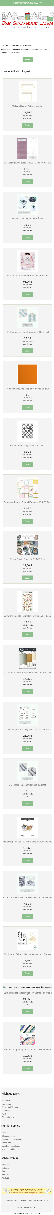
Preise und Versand (10, 1107)
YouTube (5, 1178)
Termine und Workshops (12, 1139)
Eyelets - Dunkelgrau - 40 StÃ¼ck (27, 218)
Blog (3, 1171)
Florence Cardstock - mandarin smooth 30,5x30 (28, 389)
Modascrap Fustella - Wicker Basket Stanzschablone (27, 841)
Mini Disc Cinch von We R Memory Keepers (27, 275)
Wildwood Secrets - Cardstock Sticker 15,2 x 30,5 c (27, 616)
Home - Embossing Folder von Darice (27, 445)
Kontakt (5, 1133)
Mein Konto (6, 1142)
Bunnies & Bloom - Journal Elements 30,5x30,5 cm (27, 502)
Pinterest (5, 1174)
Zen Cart (45, 1200)
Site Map (19, 1207)
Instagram (6, 1168)
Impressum (6, 1104)
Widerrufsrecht (8, 1117)
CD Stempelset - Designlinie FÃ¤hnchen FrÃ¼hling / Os (28, 994)
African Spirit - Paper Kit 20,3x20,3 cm (27, 559)
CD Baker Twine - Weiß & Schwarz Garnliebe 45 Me (27, 897)
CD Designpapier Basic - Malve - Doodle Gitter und (27, 162)
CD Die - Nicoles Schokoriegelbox (28, 106)
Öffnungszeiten (8, 1136)
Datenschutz (7, 1110)
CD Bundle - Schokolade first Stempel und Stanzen (27, 954)
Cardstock (15, 46)
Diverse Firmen (27, 46)
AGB (4, 1114)
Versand (29, 118)
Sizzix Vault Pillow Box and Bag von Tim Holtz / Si (27, 672)
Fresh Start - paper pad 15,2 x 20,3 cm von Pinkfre (27, 1049)
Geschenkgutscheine (11, 1146)
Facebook (6, 1164)
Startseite (4, 46)
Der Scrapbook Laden (25, 1200)
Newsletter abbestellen (11, 1149)
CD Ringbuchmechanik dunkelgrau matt (27, 785)
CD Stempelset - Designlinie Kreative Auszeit (28, 729)
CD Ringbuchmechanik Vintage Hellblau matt (27, 332)
